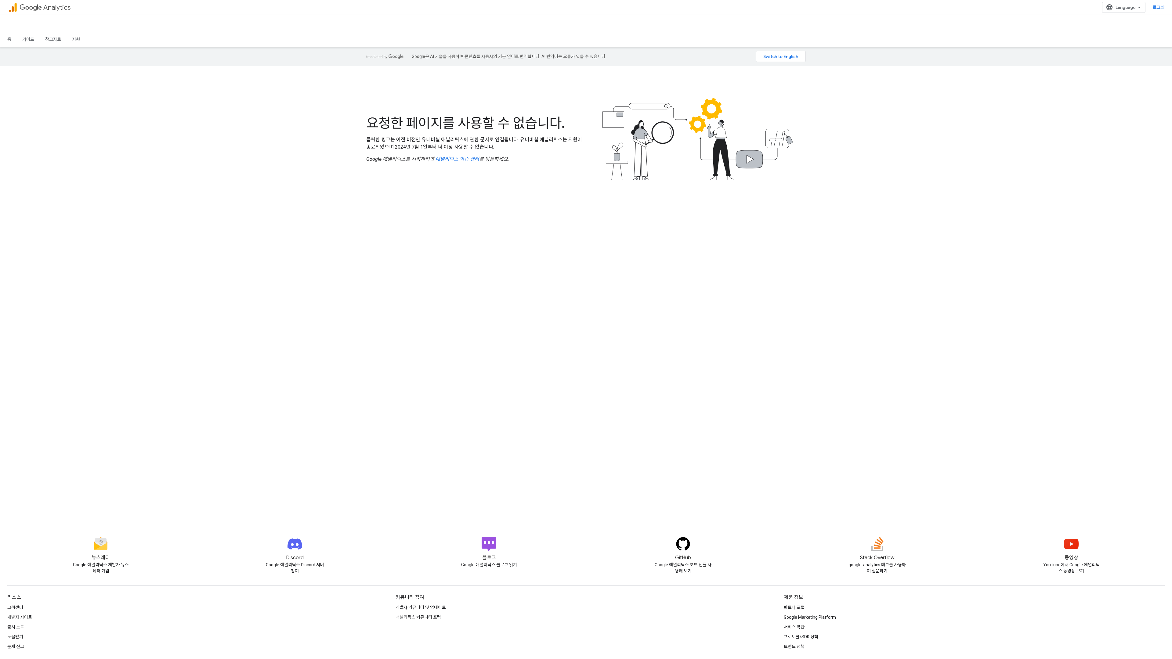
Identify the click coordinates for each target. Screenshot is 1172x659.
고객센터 (15, 607)
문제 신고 (15, 646)
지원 (76, 39)
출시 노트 (15, 627)
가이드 (28, 39)
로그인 (1159, 7)
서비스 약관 (794, 627)
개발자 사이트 (19, 617)
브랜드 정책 (794, 646)
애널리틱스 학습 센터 (457, 159)
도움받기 (15, 636)
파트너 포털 (794, 607)
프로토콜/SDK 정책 (801, 636)
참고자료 (53, 39)
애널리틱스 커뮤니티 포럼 (418, 617)
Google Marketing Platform (810, 617)
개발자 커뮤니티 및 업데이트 (421, 607)
